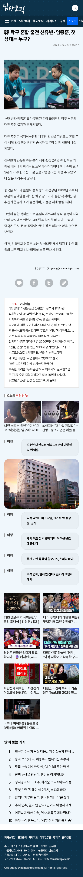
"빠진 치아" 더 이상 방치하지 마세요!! (31, 364)
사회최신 (51, 21)
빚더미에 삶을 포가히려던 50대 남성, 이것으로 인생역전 (41, 325)
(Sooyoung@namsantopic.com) (63, 268)
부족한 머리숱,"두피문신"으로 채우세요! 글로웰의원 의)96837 (41, 369)
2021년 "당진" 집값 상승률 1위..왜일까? (32, 380)
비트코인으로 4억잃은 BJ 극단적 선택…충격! (35, 353)
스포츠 (72, 21)
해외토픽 (38, 21)
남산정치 (24, 21)
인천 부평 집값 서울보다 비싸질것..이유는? (34, 336)
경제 (62, 21)
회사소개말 (10, 837)
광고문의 (22, 837)
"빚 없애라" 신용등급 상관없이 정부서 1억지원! (36, 308)
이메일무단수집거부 (50, 837)
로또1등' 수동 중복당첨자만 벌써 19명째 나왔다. (37, 375)
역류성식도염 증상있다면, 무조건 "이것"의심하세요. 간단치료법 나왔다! (41, 330)
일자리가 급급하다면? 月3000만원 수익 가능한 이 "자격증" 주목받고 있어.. (41, 342)
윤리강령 (66, 837)
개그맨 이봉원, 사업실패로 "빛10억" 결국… (34, 358)
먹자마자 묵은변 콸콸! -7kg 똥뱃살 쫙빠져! (34, 319)
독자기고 (33, 837)
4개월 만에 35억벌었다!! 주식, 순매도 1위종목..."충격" (41, 314)
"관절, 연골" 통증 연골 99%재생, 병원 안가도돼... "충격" (41, 347)
